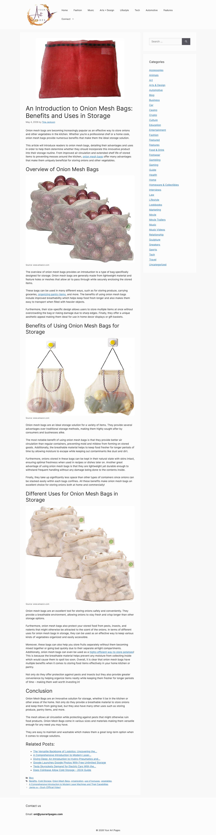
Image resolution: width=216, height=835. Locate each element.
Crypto (153, 115)
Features (168, 10)
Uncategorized (157, 264)
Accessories (156, 70)
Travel (152, 259)
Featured (154, 140)
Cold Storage (44, 781)
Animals (154, 75)
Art (151, 80)
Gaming (153, 164)
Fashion (78, 10)
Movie (152, 214)
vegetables (106, 781)
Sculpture (154, 239)
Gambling (154, 159)
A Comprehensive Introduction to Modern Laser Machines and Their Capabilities (68, 784)
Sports (153, 249)
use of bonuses (92, 781)
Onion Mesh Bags (61, 781)
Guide (152, 169)
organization (77, 781)
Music (91, 10)
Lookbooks (155, 204)
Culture (153, 120)
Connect (66, 19)
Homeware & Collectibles (164, 184)
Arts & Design (157, 85)
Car (151, 105)
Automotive (152, 10)
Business (154, 100)
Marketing (155, 209)
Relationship (156, 234)
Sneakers (154, 244)
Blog (31, 778)
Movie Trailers (157, 219)
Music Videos (157, 229)
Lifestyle (124, 10)
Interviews (155, 189)
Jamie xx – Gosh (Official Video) (45, 787)
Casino (153, 110)
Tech (137, 10)
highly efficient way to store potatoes (111, 652)
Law (151, 194)
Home (65, 10)
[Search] (186, 41)
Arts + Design (107, 10)
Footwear (154, 154)
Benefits (33, 781)
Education (155, 125)
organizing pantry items (52, 294)
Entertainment (157, 130)
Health (153, 174)
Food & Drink (156, 149)
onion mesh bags (93, 156)
